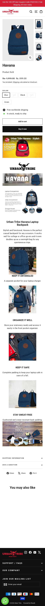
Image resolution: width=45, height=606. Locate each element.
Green (6, 102)
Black (22, 95)
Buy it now (22, 129)
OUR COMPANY (11, 570)
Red (14, 95)
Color (5, 90)
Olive (32, 95)
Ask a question (10, 465)
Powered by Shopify (29, 603)
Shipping (16, 82)
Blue (6, 95)
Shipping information (13, 458)
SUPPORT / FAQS (12, 563)
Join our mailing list (16, 579)
